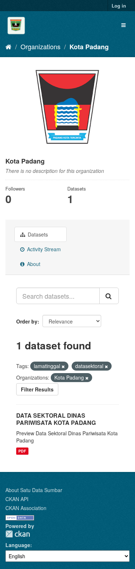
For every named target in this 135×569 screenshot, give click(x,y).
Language (17, 545)
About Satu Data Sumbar (33, 490)
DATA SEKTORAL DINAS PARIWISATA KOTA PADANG (56, 419)
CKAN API (16, 499)
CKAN (17, 534)
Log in (119, 5)
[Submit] (109, 296)
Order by (26, 321)
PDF (22, 451)
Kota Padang (89, 46)
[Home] (8, 46)
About (33, 263)
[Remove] (63, 366)
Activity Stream (43, 249)
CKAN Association (25, 507)
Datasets (37, 234)
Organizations (40, 46)
